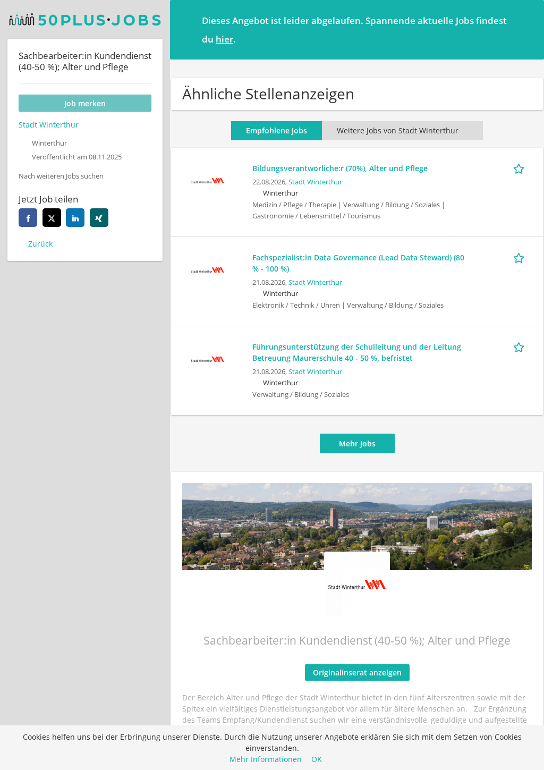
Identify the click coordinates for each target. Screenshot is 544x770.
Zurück (40, 244)
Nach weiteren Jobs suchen (61, 176)
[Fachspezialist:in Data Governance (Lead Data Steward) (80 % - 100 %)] (207, 269)
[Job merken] (520, 167)
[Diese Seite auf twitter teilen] (51, 217)
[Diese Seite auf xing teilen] (99, 217)
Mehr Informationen (266, 759)
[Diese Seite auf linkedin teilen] (75, 217)
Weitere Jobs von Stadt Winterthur (397, 130)
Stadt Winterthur (315, 182)
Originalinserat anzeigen (357, 672)
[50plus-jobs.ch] (85, 19)
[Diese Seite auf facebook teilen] (28, 217)
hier (224, 39)
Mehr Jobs (357, 443)
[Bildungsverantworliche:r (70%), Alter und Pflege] (207, 179)
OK (316, 759)
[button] (527, 29)
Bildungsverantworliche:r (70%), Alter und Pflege (340, 168)
